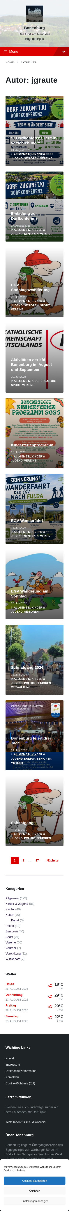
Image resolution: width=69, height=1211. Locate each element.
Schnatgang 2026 (27, 667)
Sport (45, 305)
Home (10, 62)
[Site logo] (34, 21)
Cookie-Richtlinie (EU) (20, 1083)
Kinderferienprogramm (32, 445)
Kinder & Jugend (17, 904)
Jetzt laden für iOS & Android (25, 1122)
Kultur (49, 381)
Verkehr (11, 948)
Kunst (15, 920)
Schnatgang (22, 823)
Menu (13, 51)
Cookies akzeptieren (34, 1180)
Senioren (31, 158)
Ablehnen (34, 1190)
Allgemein (22, 154)
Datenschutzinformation (21, 1070)
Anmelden (12, 1077)
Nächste (52, 860)
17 (37, 860)
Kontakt (10, 1058)
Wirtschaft (13, 959)
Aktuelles (28, 62)
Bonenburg (34, 28)
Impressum (13, 1064)
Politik (29, 683)
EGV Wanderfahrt (27, 520)
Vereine (46, 158)
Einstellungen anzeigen (34, 1201)
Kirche (37, 381)
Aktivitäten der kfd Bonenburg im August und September (31, 365)
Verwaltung (21, 687)
